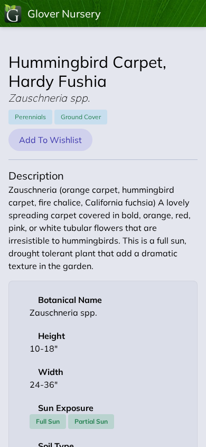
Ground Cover (81, 117)
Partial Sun (91, 421)
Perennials (30, 117)
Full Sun (48, 421)
